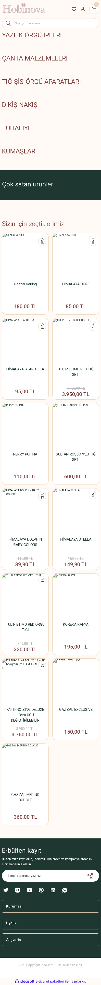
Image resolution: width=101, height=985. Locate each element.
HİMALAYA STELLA (75, 539)
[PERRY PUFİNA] (25, 426)
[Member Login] (82, 9)
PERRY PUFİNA (25, 454)
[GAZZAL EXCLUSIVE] (76, 682)
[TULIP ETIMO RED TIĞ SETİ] (76, 341)
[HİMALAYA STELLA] (76, 511)
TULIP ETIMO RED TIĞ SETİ (75, 372)
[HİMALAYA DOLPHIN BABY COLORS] (25, 511)
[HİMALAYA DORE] (76, 256)
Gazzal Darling (25, 284)
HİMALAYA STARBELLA (25, 369)
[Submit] (90, 876)
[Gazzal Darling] (25, 256)
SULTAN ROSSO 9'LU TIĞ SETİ (76, 457)
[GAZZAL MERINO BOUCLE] (25, 767)
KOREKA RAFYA (75, 624)
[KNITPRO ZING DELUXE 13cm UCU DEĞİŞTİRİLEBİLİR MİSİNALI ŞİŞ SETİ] (25, 682)
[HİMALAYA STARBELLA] (25, 341)
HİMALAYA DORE (75, 284)
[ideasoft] (25, 981)
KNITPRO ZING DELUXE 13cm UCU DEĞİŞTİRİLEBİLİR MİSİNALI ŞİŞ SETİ (25, 715)
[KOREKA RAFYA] (76, 597)
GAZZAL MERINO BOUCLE (25, 797)
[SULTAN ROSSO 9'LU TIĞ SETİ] (76, 426)
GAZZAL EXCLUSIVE (76, 709)
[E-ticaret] (50, 981)
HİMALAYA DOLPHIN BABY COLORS (25, 542)
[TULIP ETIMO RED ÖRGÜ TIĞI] (25, 597)
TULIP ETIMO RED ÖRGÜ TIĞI (25, 627)
